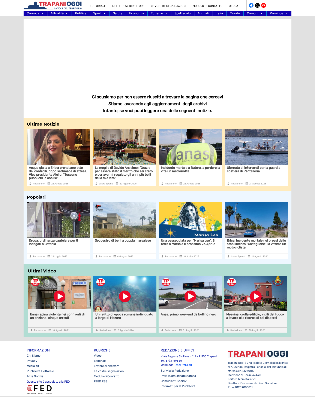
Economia (136, 13)
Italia (219, 13)
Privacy (32, 361)
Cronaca (33, 13)
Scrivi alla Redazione (175, 371)
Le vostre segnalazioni (168, 6)
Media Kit (33, 366)
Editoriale (98, 6)
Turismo (157, 13)
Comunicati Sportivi (174, 381)
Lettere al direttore (128, 6)
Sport (97, 13)
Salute (117, 13)
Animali (203, 13)
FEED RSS (101, 381)
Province (276, 13)
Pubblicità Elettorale (40, 371)
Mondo (235, 13)
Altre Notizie (35, 376)
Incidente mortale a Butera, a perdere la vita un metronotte (190, 169)
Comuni (252, 13)
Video (98, 355)
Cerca (233, 6)
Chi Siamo (33, 355)
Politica (80, 13)
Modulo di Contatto (207, 6)
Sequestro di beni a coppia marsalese (123, 240)
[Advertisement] (157, 54)
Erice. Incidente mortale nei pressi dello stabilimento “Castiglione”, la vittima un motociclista (256, 244)
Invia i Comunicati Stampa (178, 376)
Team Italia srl (183, 365)
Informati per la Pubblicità (178, 386)
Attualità (57, 13)
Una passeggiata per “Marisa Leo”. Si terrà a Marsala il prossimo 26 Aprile (188, 242)
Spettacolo (182, 13)
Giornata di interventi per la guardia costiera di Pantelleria (253, 169)
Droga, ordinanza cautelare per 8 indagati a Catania (53, 242)
